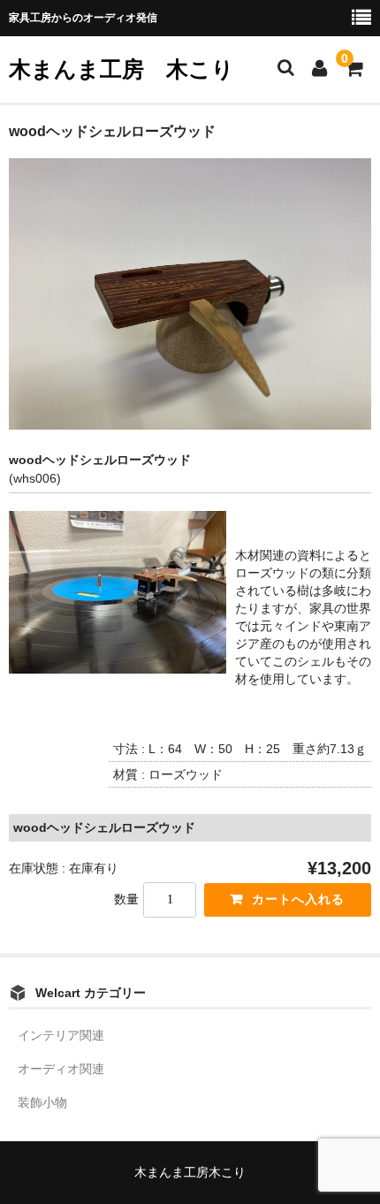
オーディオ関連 (61, 1069)
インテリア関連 (61, 1035)
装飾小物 (42, 1102)
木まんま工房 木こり (121, 69)
